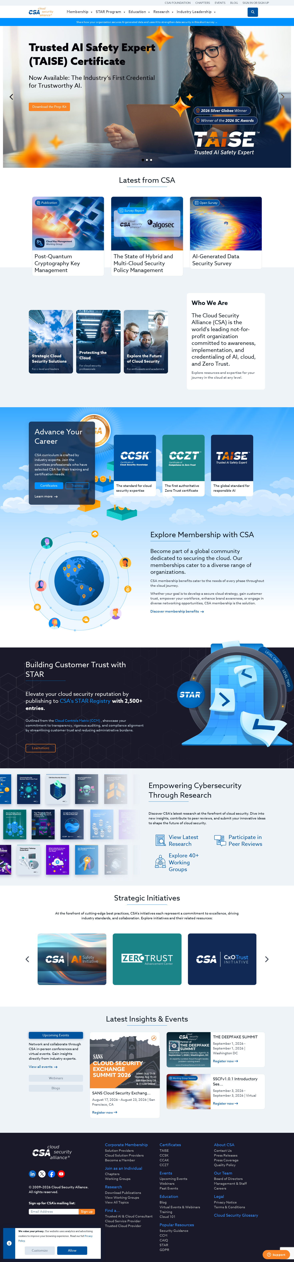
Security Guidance (174, 1230)
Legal (219, 1196)
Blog (234, 3)
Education (169, 1196)
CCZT (164, 1165)
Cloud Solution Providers (124, 1155)
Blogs (56, 1088)
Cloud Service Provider (123, 1221)
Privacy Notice (225, 1202)
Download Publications (123, 1193)
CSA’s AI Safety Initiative (43, 330)
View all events (40, 1066)
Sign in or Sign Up (256, 3)
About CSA (224, 1145)
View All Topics (117, 1202)
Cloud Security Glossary (236, 1215)
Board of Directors (228, 1179)
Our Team (223, 1173)
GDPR (164, 1250)
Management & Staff (230, 1183)
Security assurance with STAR (50, 317)
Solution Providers (119, 1150)
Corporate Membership (126, 1145)
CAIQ (164, 1240)
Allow (72, 1250)
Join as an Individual (123, 1168)
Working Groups (117, 1179)
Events (220, 3)
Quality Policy (225, 1165)
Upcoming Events (173, 1179)
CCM (163, 1235)
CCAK (164, 1160)
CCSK (164, 1155)
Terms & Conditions (229, 1207)
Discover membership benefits (174, 611)
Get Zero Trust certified (42, 343)
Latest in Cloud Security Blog (145, 343)
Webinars (56, 1078)
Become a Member (120, 1160)
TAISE (164, 1150)
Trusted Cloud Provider (123, 1226)
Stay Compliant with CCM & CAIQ (95, 317)
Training (77, 485)
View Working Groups (122, 1197)
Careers (220, 1188)
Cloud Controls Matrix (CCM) (77, 720)
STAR (164, 1245)
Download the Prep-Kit (49, 106)
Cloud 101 (167, 1216)
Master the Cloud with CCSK (96, 330)
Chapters (202, 3)
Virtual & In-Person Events (140, 330)
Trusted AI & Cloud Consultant (129, 1216)
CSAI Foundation (178, 3)
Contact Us (223, 1150)
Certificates (170, 1145)
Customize (40, 1250)
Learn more (44, 496)
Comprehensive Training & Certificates (145, 317)
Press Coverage (226, 1160)
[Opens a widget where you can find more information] (276, 1255)
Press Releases (225, 1155)
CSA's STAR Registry (85, 700)
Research (113, 1187)
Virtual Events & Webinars (180, 1207)
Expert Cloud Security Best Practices (96, 343)
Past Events (169, 1188)
